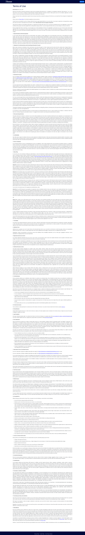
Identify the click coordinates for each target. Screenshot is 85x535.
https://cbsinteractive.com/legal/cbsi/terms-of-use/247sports (49, 353)
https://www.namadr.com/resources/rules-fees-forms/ (43, 156)
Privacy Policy (21, 19)
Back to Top (82, 1)
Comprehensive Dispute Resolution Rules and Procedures (62, 76)
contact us (63, 306)
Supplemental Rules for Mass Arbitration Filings (24, 77)
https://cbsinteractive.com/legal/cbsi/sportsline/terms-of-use (49, 351)
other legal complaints (48, 317)
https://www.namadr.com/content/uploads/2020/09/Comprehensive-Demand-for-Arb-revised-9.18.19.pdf (49, 81)
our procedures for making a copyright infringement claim (62, 316)
